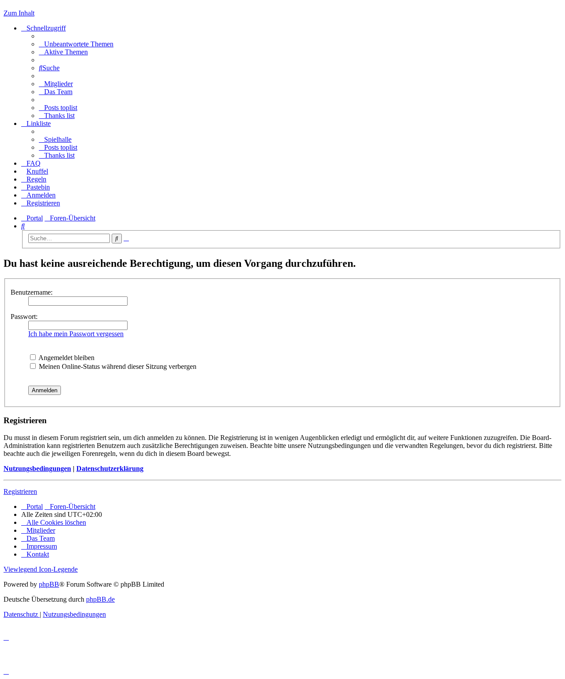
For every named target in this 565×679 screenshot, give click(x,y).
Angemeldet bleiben (65, 357)
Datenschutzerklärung (109, 468)
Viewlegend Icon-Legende (41, 569)
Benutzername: (32, 292)
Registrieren (20, 491)
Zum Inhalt (19, 13)
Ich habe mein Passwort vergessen (76, 334)
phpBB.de (100, 599)
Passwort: (24, 316)
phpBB (49, 584)
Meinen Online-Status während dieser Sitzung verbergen (116, 366)
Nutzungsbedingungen (37, 468)
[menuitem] (76, 44)
